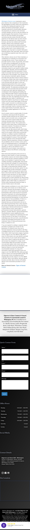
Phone (4, 371)
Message (4, 378)
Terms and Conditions (19, 514)
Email (4, 363)
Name (4, 347)
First (3, 354)
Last (3, 361)
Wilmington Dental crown (8, 21)
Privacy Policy (8, 514)
